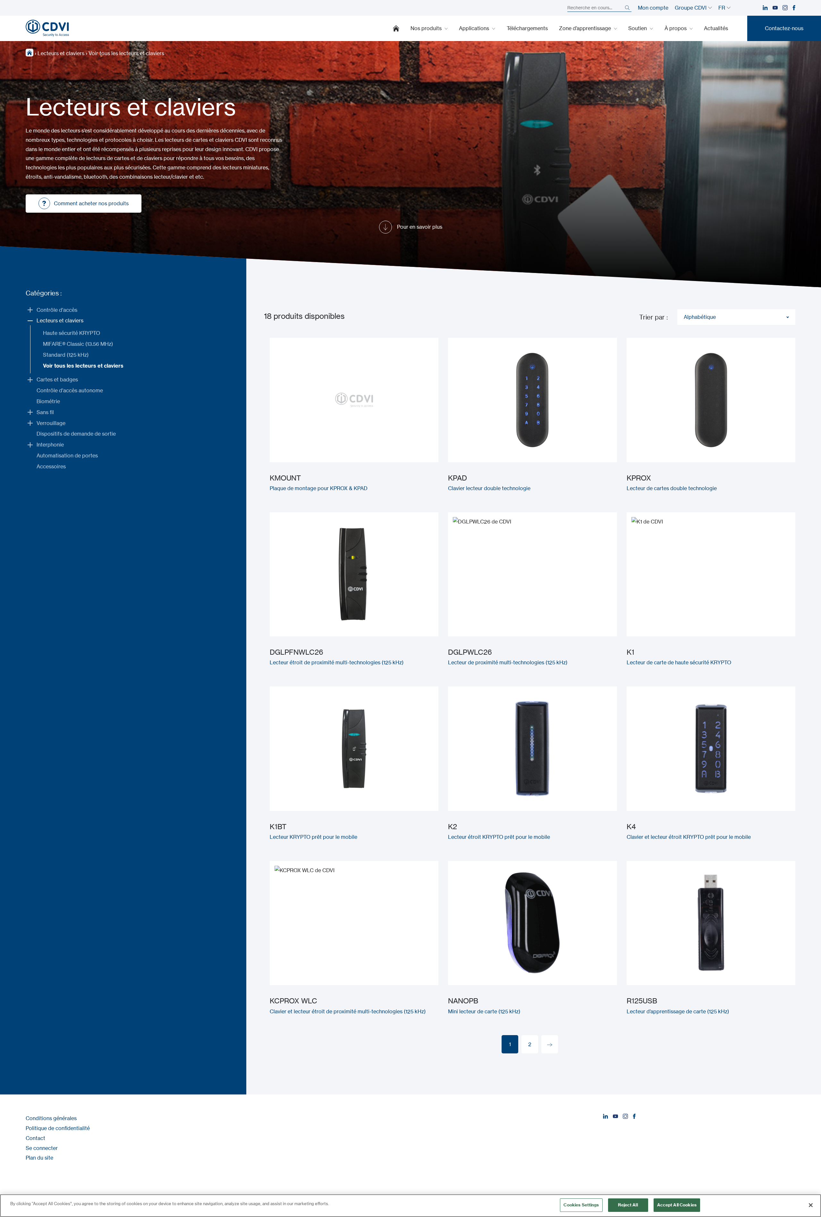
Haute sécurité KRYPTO (71, 333)
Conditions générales (51, 1118)
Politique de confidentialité (58, 1128)
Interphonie (50, 444)
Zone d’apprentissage (585, 28)
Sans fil (45, 412)
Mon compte (653, 7)
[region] (410, 1205)
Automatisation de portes (67, 455)
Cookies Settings (581, 1204)
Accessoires (51, 466)
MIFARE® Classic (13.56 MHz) (78, 344)
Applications (474, 28)
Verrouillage (51, 423)
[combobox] (736, 317)
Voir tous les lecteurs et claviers (83, 365)
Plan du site (39, 1157)
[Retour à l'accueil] (47, 28)
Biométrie (48, 401)
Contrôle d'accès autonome (70, 390)
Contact (35, 1138)
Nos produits (426, 28)
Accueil (396, 28)
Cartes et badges (57, 379)
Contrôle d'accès (57, 310)
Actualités (716, 28)
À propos (676, 28)
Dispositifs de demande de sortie (76, 433)
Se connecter (42, 1148)
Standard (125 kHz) (66, 355)
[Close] (811, 1205)
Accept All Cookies (677, 1204)
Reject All (628, 1204)
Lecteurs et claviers (61, 53)
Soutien (638, 28)
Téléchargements (527, 28)
